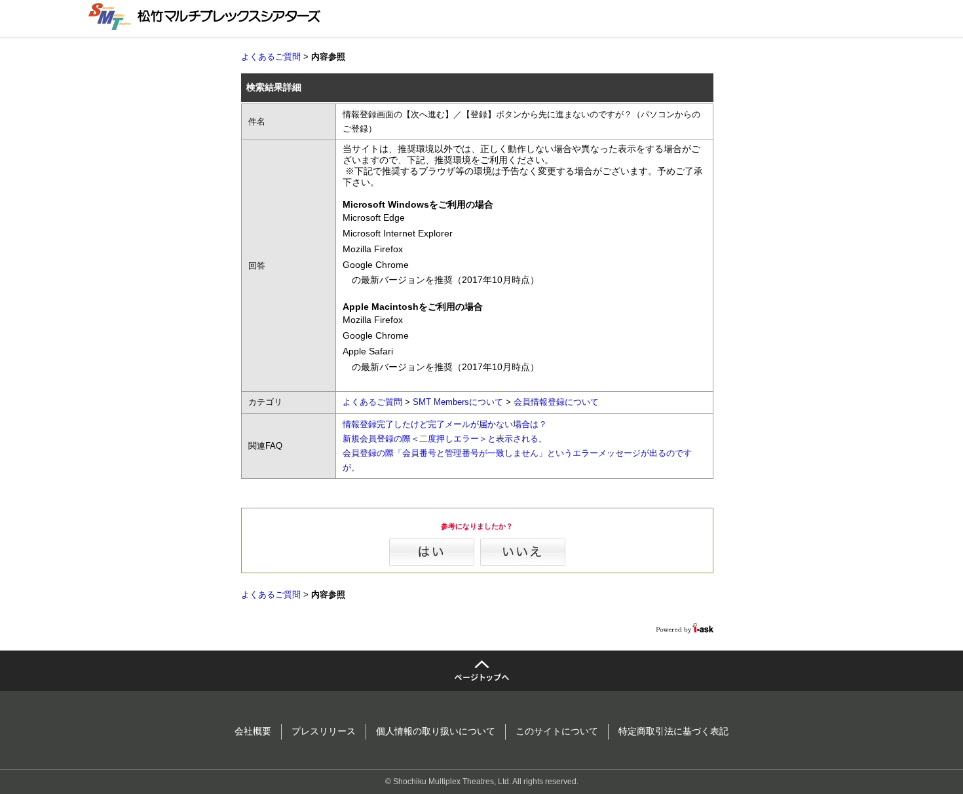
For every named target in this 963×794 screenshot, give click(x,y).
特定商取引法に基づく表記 (673, 731)
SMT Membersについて (458, 402)
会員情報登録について (556, 402)
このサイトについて (557, 731)
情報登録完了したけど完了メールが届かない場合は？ (445, 424)
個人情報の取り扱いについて (435, 731)
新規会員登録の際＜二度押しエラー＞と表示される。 (445, 439)
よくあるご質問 (271, 57)
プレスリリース (324, 731)
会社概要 (253, 731)
